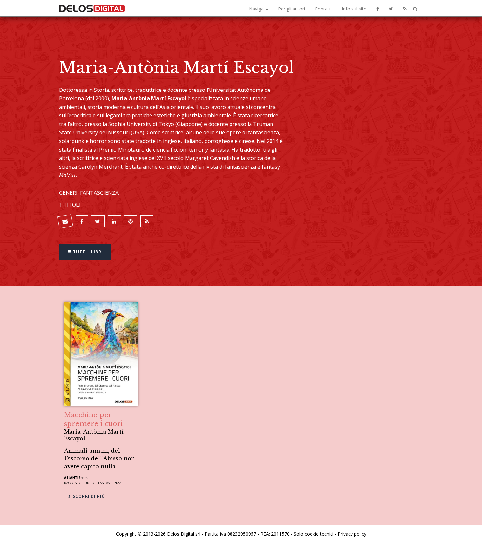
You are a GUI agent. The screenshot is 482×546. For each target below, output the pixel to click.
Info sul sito (354, 9)
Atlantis (72, 478)
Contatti (323, 9)
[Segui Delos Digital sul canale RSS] (405, 8)
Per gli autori (291, 9)
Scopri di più (88, 496)
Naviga (257, 9)
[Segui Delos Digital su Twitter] (391, 8)
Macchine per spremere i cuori (93, 419)
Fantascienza (109, 483)
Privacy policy (352, 534)
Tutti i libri (87, 251)
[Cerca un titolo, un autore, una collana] (415, 9)
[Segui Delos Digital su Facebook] (378, 8)
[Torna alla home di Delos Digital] (92, 8)
